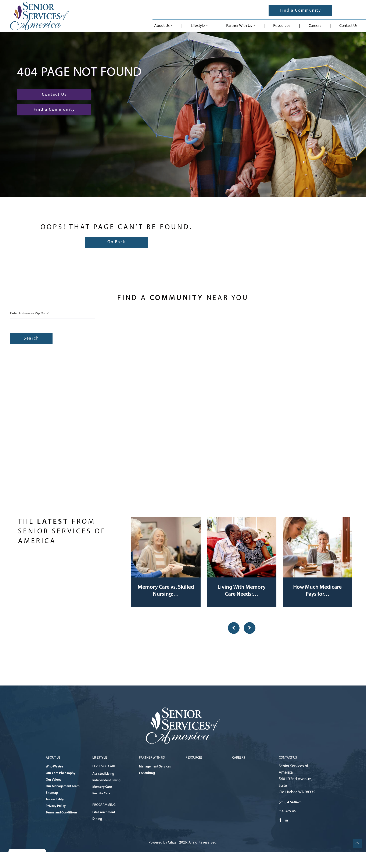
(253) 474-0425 (290, 802)
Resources (281, 26)
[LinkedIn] (286, 820)
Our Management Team (63, 786)
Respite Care (101, 793)
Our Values (53, 779)
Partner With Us (239, 26)
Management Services (155, 766)
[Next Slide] (249, 628)
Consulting (147, 773)
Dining (97, 819)
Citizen (173, 842)
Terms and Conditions (61, 812)
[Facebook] (280, 820)
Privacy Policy (56, 806)
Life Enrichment (103, 812)
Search (31, 338)
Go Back (116, 242)
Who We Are (54, 766)
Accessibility (55, 799)
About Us (162, 26)
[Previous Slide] (234, 628)
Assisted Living (103, 774)
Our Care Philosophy (60, 773)
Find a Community (300, 10)
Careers (315, 26)
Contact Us (348, 26)
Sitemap (52, 793)
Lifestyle (198, 26)
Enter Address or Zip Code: (29, 313)
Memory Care (102, 787)
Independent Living (106, 780)
